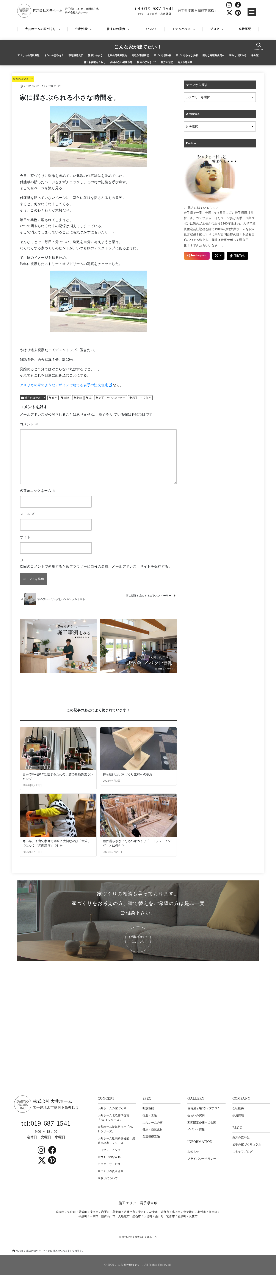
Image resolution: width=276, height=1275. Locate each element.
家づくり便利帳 (162, 55)
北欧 (79, 397)
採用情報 (238, 1115)
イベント (151, 29)
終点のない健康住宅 (121, 62)
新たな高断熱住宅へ (213, 55)
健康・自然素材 (153, 1129)
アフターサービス (109, 1164)
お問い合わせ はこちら (138, 939)
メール (27, 514)
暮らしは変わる (237, 55)
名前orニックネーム (38, 491)
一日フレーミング (109, 1150)
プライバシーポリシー (201, 1158)
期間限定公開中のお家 (201, 1122)
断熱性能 (148, 1108)
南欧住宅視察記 (140, 55)
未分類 (255, 55)
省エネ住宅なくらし (95, 62)
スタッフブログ (242, 1151)
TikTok (239, 255)
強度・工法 (150, 1115)
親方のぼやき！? (146, 62)
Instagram (198, 255)
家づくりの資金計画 (111, 1171)
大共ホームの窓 (153, 1122)
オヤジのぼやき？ (54, 55)
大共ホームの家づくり (40, 29)
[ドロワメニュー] (252, 12)
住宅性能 (81, 29)
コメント (29, 424)
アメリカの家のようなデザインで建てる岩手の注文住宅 (64, 385)
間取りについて (108, 1178)
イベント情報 (196, 1129)
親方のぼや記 (241, 1137)
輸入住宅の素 (185, 62)
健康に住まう (95, 55)
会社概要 (245, 29)
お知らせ (193, 1151)
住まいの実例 (116, 29)
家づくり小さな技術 (187, 55)
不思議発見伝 (76, 55)
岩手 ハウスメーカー (112, 397)
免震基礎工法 (151, 1136)
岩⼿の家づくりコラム (246, 1144)
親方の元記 (167, 62)
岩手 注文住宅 (141, 397)
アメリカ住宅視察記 (28, 55)
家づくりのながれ (109, 1157)
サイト (25, 537)
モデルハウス (181, 29)
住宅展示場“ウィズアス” (203, 1108)
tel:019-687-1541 (154, 10)
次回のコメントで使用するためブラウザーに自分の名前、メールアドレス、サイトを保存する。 (96, 566)
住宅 (54, 397)
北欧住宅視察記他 (117, 55)
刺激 (67, 397)
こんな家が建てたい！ (138, 47)
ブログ (214, 29)
